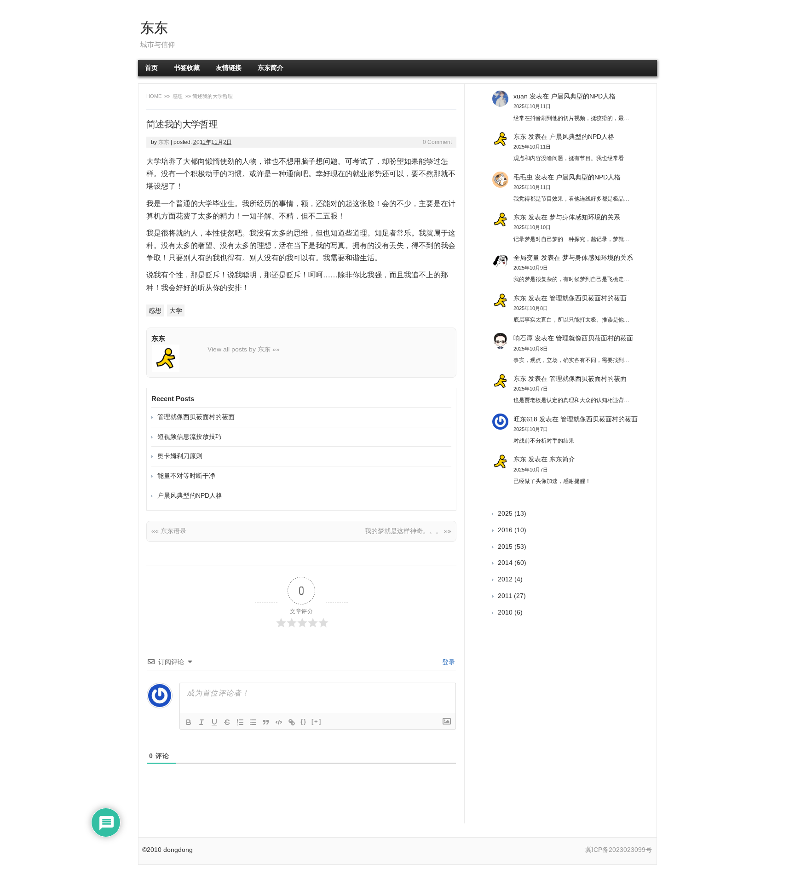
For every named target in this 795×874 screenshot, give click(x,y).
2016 (505, 530)
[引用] (265, 722)
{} (303, 721)
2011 (505, 595)
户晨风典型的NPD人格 (189, 495)
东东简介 (270, 67)
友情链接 (229, 67)
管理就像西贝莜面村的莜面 (196, 416)
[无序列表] (253, 722)
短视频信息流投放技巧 (189, 436)
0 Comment (437, 142)
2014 (505, 562)
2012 (505, 579)
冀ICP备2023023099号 (618, 849)
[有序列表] (240, 722)
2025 (505, 513)
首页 (151, 67)
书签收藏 (187, 67)
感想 (178, 96)
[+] (316, 721)
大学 (175, 310)
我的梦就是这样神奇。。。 (408, 531)
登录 (447, 662)
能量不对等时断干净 (186, 475)
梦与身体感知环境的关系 (584, 217)
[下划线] (214, 722)
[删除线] (227, 722)
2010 (505, 612)
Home (154, 96)
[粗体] (188, 722)
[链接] (291, 722)
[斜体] (201, 722)
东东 (154, 27)
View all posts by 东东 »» (243, 349)
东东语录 (168, 531)
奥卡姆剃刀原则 (179, 456)
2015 (505, 546)
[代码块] (278, 722)
